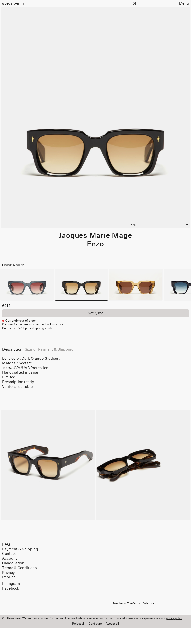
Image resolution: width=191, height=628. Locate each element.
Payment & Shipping (20, 549)
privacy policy (174, 618)
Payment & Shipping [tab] (56, 349)
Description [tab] (12, 349)
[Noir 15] (81, 285)
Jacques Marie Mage (95, 235)
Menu (184, 3)
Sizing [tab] (30, 349)
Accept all (112, 623)
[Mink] (27, 285)
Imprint (8, 577)
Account (9, 558)
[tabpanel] (95, 373)
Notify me (95, 313)
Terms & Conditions (19, 568)
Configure (95, 623)
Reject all (78, 623)
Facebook (10, 588)
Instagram (11, 584)
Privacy (8, 573)
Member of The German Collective (133, 603)
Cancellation (13, 563)
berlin (13, 3)
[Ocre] (136, 285)
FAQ (6, 544)
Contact (9, 554)
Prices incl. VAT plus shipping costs (27, 328)
